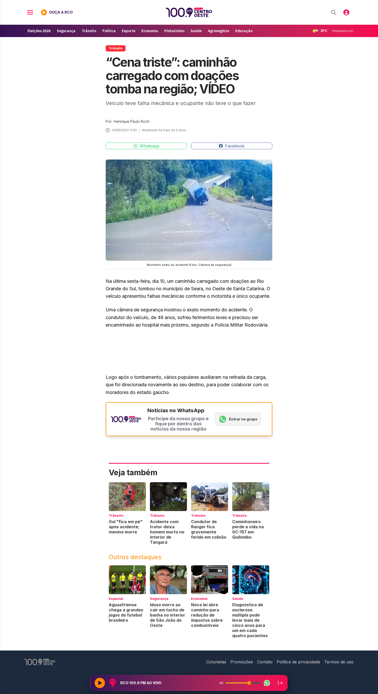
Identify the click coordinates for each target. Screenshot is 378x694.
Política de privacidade (298, 661)
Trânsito (89, 31)
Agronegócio (218, 31)
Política (109, 31)
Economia (149, 31)
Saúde (196, 31)
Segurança (66, 31)
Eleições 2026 (39, 31)
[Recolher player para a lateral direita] (280, 683)
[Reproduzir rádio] (100, 683)
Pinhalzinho (174, 31)
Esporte (128, 31)
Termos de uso (339, 661)
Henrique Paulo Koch (131, 121)
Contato (265, 661)
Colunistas (216, 661)
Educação (244, 31)
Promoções (241, 661)
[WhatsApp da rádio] (267, 683)
